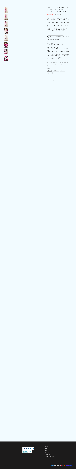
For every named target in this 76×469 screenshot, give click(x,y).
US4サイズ (56, 70)
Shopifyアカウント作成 (49, 456)
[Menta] (27, 451)
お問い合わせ (47, 454)
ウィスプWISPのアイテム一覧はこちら (55, 34)
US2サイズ (50, 70)
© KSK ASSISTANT (8, 465)
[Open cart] (72, 2)
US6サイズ (62, 70)
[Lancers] (28, 448)
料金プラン (47, 452)
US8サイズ (50, 73)
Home (46, 448)
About (46, 450)
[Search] (70, 2)
